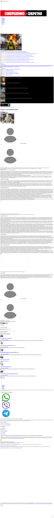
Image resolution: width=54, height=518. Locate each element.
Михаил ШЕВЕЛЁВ (5, 375)
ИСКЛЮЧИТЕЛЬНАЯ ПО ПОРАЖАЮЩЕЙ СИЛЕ (9, 352)
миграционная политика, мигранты (12, 66)
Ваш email (1, 329)
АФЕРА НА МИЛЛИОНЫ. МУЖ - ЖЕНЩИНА (12, 73)
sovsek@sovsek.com (7, 423)
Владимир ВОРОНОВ (5, 339)
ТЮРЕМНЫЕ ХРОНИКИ (10, 70)
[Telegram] (7, 112)
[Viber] (5, 112)
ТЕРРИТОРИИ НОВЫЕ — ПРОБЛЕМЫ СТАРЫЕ (13, 69)
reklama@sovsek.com (3, 429)
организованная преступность (47, 65)
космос (1, 65)
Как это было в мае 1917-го (5, 359)
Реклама (3, 386)
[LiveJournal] (4, 112)
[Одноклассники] (1, 112)
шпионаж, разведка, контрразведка (27, 65)
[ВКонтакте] (0, 112)
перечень (15, 435)
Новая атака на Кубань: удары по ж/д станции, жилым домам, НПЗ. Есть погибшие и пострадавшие (19, 59)
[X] (3, 112)
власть (42, 65)
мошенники (2, 66)
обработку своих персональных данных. (47, 503)
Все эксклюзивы (2, 76)
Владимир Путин (34, 65)
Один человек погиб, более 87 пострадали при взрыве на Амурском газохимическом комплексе (13, 51)
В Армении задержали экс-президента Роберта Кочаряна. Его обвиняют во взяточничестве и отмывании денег (21, 53)
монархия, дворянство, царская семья (17, 65)
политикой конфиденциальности (30, 503)
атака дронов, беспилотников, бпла (7, 65)
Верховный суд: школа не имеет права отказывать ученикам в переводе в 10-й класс (17, 60)
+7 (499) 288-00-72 (2, 432)
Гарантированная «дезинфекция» (6, 338)
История (3, 388)
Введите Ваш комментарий (4, 331)
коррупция (5, 66)
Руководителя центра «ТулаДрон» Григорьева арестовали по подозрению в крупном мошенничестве (20, 56)
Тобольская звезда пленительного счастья (7, 345)
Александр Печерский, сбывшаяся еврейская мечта (9, 373)
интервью (18, 66)
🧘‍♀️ (14, 321)
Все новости (2, 63)
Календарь (1, 361)
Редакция (3, 387)
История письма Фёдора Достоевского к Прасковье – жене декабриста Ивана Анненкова (12, 347)
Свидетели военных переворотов (6, 366)
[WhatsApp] (6, 112)
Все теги (1, 67)
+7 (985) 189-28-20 (20, 418)
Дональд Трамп (39, 65)
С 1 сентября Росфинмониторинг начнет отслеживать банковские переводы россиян (17, 52)
